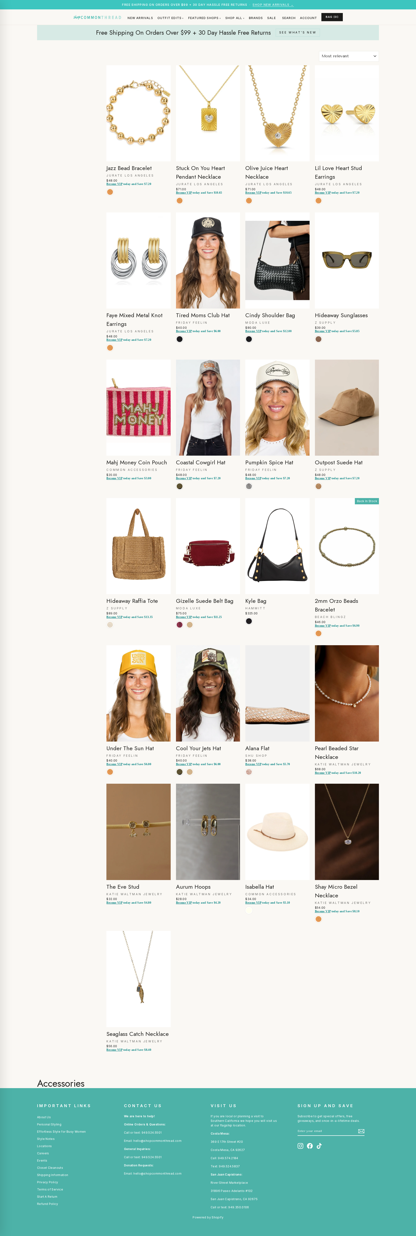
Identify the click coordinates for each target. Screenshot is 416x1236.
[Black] (180, 344)
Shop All (233, 18)
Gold (110, 192)
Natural (110, 624)
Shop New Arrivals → (273, 5)
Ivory (249, 910)
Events (42, 1160)
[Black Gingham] (249, 491)
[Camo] (180, 491)
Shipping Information (52, 1175)
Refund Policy (47, 1204)
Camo (179, 486)
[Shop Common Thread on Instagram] (300, 1146)
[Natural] (111, 630)
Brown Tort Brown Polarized (318, 339)
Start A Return (47, 1196)
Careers (43, 1153)
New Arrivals (140, 18)
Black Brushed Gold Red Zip (249, 621)
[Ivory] (249, 915)
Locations (44, 1146)
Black (179, 339)
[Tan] (190, 630)
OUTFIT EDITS (169, 18)
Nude (249, 772)
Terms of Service (50, 1189)
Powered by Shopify (208, 1217)
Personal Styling (49, 1124)
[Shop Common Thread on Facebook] (310, 1146)
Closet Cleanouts (50, 1168)
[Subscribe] (361, 1131)
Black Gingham (249, 486)
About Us (44, 1117)
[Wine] (180, 630)
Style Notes (46, 1139)
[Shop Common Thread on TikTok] (319, 1146)
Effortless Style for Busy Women (61, 1131)
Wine (179, 624)
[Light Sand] (319, 491)
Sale (271, 18)
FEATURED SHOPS (203, 18)
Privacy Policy (47, 1182)
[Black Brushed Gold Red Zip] (249, 626)
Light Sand (318, 486)
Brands (256, 18)
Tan (189, 624)
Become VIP (114, 184)
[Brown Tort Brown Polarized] (319, 344)
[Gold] (111, 197)
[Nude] (249, 777)
